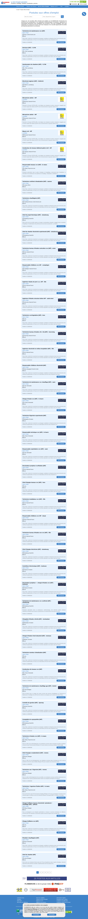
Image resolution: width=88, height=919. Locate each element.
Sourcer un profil (20, 6)
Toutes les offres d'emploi (42, 899)
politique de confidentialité (32, 909)
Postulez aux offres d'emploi (44, 12)
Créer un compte (83, 4)
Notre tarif (19, 900)
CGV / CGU (61, 908)
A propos (67, 6)
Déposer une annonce (31, 6)
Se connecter (74, 4)
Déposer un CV (54, 6)
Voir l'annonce (61, 42)
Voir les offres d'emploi (43, 6)
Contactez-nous (20, 897)
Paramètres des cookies (62, 899)
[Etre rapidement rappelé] (83, 14)
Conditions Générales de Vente (63, 902)
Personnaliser (36, 914)
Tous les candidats (40, 897)
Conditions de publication (62, 900)
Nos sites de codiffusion (22, 902)
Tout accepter (52, 914)
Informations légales (61, 897)
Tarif (61, 6)
